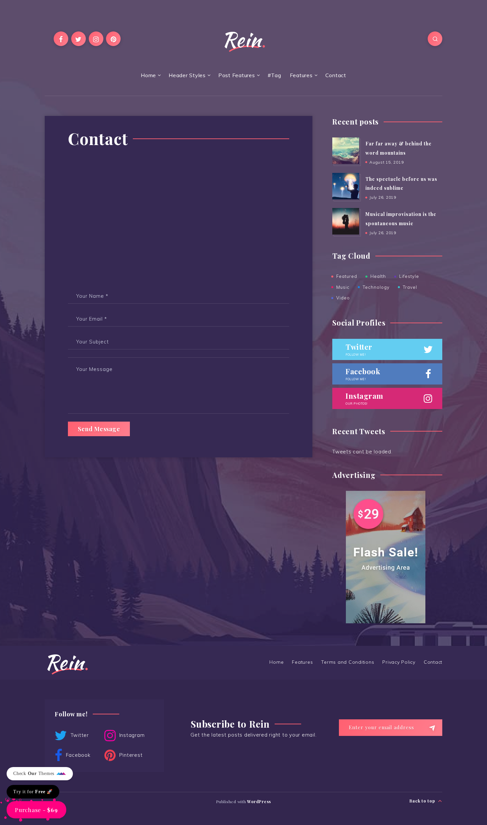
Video (343, 297)
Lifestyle (409, 276)
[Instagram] (96, 38)
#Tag (274, 75)
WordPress (259, 801)
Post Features (236, 75)
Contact (335, 75)
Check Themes (34, 773)
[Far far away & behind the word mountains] (345, 150)
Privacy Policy (398, 662)
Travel (410, 287)
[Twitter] (78, 38)
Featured (346, 276)
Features (301, 75)
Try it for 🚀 (33, 791)
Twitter (79, 735)
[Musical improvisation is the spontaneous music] (345, 221)
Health (378, 276)
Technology (376, 287)
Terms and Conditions (347, 662)
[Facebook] (61, 38)
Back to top (422, 800)
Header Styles (187, 75)
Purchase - (36, 809)
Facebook (77, 755)
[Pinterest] (113, 38)
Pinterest (130, 755)
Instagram (131, 735)
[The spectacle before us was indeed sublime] (345, 186)
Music (343, 287)
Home (148, 75)
